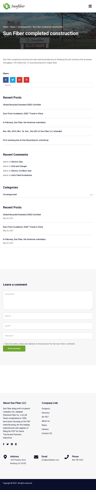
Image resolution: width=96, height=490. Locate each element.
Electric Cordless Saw (21, 171)
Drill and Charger (19, 166)
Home (5, 27)
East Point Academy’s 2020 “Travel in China (23, 113)
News (13, 27)
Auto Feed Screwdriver (21, 175)
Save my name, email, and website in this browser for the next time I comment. (40, 344)
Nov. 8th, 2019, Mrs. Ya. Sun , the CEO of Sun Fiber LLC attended (32, 131)
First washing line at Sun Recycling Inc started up (25, 140)
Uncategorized (24, 27)
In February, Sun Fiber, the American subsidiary (24, 122)
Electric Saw (17, 162)
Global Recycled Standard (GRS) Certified (22, 105)
